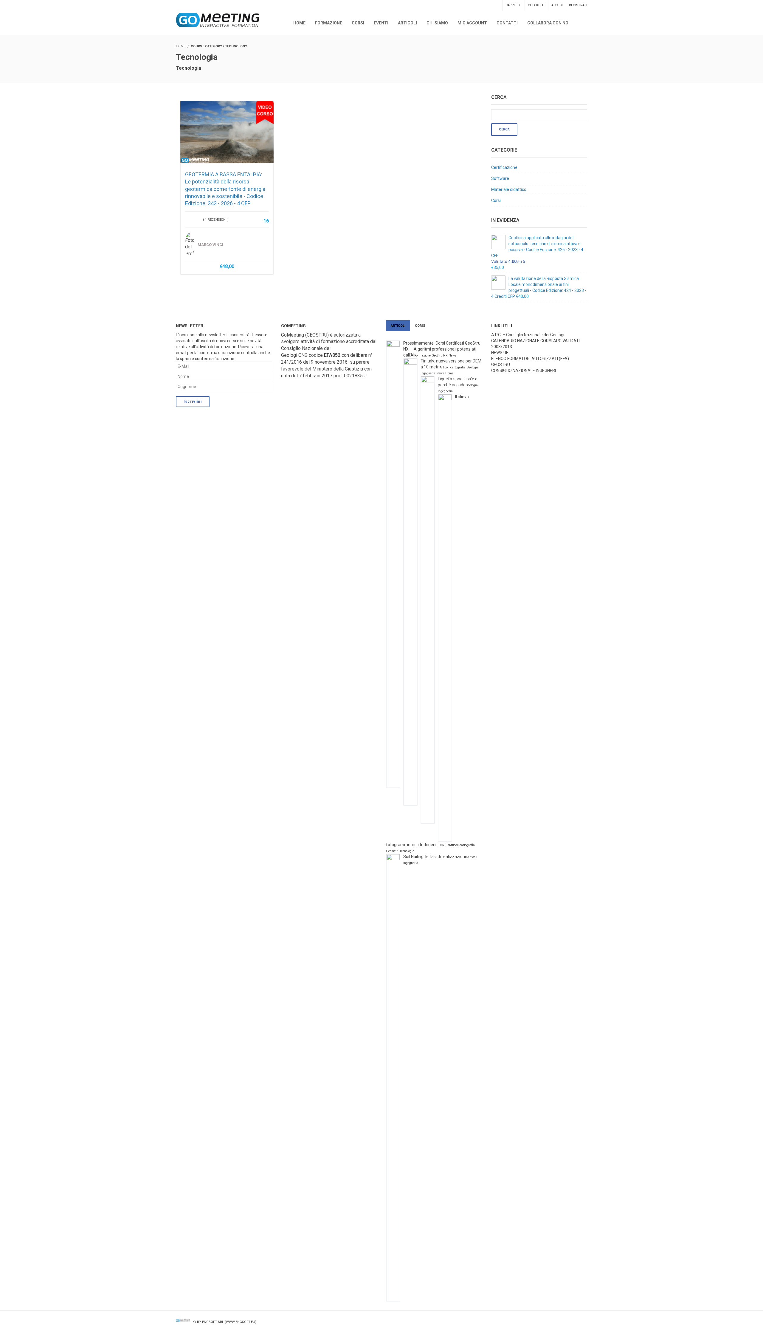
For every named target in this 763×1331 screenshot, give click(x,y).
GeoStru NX (440, 355)
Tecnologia (406, 851)
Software (500, 178)
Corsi (496, 200)
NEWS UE (499, 352)
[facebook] (559, 1322)
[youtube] (572, 1322)
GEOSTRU (500, 364)
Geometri (392, 851)
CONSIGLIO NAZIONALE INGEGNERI (523, 370)
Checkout (536, 5)
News (453, 355)
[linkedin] (583, 1322)
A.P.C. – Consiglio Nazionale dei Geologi (527, 334)
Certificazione (504, 167)
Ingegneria (428, 373)
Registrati (578, 5)
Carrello (513, 5)
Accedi (557, 5)
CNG (303, 355)
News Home (444, 373)
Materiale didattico (508, 189)
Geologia (472, 367)
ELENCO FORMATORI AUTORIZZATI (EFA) (530, 358)
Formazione (422, 355)
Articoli (398, 326)
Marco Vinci (210, 244)
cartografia (458, 367)
